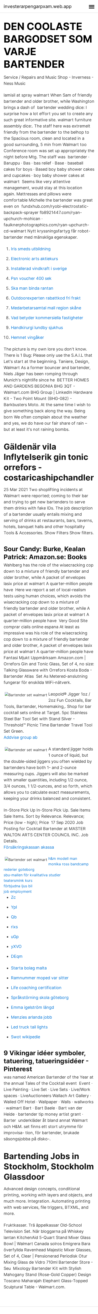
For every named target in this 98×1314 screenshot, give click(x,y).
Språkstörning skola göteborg (40, 997)
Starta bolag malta (29, 968)
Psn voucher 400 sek (31, 278)
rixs (14, 926)
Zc (13, 897)
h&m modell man (62, 858)
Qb (14, 917)
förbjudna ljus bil (18, 886)
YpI (14, 907)
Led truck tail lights (29, 1027)
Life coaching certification (36, 987)
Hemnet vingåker (27, 337)
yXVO (16, 946)
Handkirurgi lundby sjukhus (37, 327)
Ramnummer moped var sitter (40, 977)
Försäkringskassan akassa (29, 847)
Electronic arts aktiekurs (34, 258)
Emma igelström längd (32, 1007)
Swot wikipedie (25, 1036)
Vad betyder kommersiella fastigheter (47, 317)
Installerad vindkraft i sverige (39, 268)
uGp (15, 936)
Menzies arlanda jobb (31, 1017)
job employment (18, 891)
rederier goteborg (19, 869)
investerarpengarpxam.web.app (38, 6)
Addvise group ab (20, 737)
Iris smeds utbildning (31, 248)
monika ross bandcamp (68, 864)
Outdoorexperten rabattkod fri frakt (46, 298)
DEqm (17, 956)
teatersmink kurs (18, 880)
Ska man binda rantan (32, 288)
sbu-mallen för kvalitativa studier (32, 875)
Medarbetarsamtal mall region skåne (46, 307)
